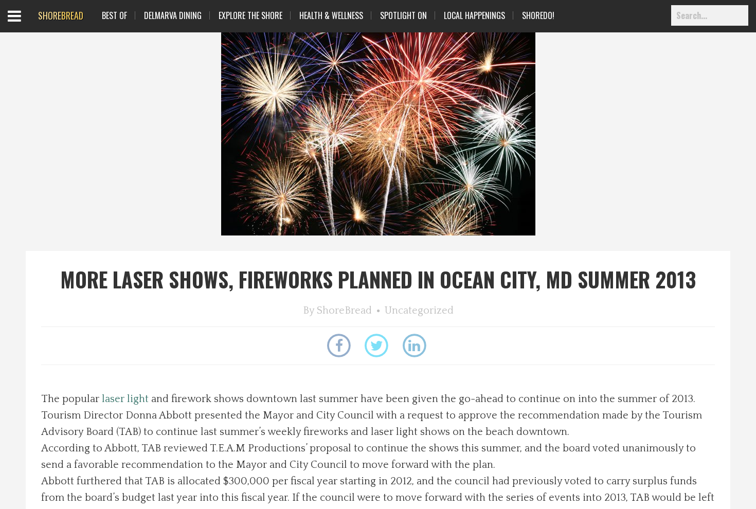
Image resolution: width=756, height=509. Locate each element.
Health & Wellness (331, 15)
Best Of (114, 15)
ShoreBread (344, 310)
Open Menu (27, 25)
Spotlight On (403, 15)
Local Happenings (474, 15)
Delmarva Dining (173, 15)
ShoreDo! (538, 15)
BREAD (60, 15)
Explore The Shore (250, 15)
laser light (125, 399)
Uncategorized (419, 310)
